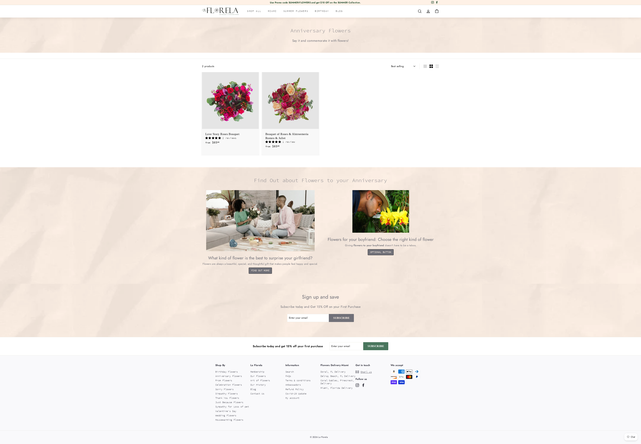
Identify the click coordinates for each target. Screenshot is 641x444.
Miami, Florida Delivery (336, 387)
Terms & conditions (298, 380)
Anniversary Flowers (228, 376)
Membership (257, 371)
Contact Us (257, 393)
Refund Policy (294, 389)
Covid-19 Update (295, 393)
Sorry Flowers (224, 389)
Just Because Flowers (229, 402)
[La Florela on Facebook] (363, 385)
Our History (258, 384)
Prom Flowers (223, 380)
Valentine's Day (225, 411)
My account (292, 397)
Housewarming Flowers (229, 419)
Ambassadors (293, 384)
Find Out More (260, 270)
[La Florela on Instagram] (357, 385)
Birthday (322, 11)
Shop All (254, 11)
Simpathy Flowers (226, 393)
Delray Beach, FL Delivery (337, 376)
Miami (272, 11)
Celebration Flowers (228, 384)
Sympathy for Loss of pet (232, 406)
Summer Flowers (295, 11)
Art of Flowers (260, 380)
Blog (339, 11)
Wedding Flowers (225, 415)
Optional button (380, 252)
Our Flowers (258, 376)
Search (289, 371)
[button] (213, 138)
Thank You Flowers (227, 397)
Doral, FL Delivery (333, 371)
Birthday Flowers (226, 371)
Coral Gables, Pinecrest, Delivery (337, 382)
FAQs (288, 376)
